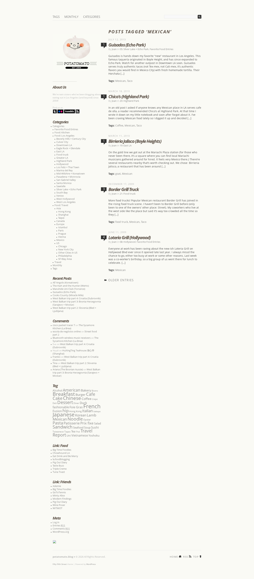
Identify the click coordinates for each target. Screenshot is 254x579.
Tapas (67, 431)
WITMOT (57, 508)
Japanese (64, 414)
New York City (66, 249)
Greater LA (62, 157)
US (57, 243)
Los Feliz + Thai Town (67, 167)
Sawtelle (60, 186)
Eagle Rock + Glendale (68, 148)
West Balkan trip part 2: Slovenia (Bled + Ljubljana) (74, 309)
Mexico (60, 240)
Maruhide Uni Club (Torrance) (69, 289)
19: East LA (125, 145)
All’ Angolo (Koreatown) (65, 282)
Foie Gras (76, 407)
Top (196, 556)
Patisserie (72, 423)
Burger (80, 394)
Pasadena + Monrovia (68, 176)
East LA (60, 151)
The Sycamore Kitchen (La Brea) (75, 339)
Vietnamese (79, 435)
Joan (114, 49)
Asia (58, 208)
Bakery (86, 390)
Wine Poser (59, 505)
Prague (62, 233)
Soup (87, 427)
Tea (73, 431)
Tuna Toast (59, 472)
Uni (69, 435)
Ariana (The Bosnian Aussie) (68, 369)
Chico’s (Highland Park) (128, 96)
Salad (97, 423)
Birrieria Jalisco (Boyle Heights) (134, 141)
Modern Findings (62, 498)
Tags (56, 17)
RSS (185, 556)
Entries (59, 525)
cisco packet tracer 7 (64, 325)
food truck (121, 222)
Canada (60, 221)
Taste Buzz (58, 465)
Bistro (95, 390)
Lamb (91, 415)
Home (174, 556)
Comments (61, 528)
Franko (56, 356)
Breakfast (64, 393)
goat (118, 173)
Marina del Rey (64, 170)
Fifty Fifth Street (60, 564)
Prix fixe (87, 423)
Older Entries (121, 280)
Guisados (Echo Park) (126, 45)
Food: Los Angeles (64, 135)
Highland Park (64, 161)
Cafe (90, 394)
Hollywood (62, 164)
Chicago (62, 246)
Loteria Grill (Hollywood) (129, 237)
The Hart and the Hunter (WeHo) (71, 285)
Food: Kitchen (62, 132)
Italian (87, 410)
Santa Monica (63, 183)
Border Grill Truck (123, 189)
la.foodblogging (61, 459)
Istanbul (62, 227)
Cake (57, 398)
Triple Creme (60, 468)
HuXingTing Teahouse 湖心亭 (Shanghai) (73, 352)
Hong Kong (64, 211)
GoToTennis (59, 492)
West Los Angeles (65, 202)
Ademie (57, 486)
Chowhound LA (61, 453)
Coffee (119, 125)
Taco (129, 81)
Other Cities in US (67, 252)
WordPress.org (61, 531)
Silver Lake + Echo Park (68, 189)
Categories (91, 17)
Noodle (75, 419)
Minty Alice (59, 495)
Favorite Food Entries (161, 49)
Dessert (65, 402)
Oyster (87, 419)
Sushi (95, 427)
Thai (78, 431)
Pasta (58, 423)
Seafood (78, 427)
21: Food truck (128, 193)
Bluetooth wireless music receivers (72, 337)
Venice (60, 195)
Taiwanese (58, 431)
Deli (55, 403)
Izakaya (96, 411)
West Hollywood (65, 199)
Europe (60, 224)
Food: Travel (61, 205)
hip (65, 410)
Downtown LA (64, 145)
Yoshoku (94, 435)
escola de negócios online (67, 331)
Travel (57, 262)
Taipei (61, 217)
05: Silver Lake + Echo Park (134, 49)
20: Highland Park (129, 100)
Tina (55, 363)
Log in (56, 522)
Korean (80, 415)
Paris (61, 230)
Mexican (120, 81)
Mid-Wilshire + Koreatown (70, 173)
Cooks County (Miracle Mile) (68, 295)
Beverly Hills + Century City (71, 138)
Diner (76, 403)
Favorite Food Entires (66, 129)
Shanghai (63, 214)
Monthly (71, 17)
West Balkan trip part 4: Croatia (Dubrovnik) (77, 298)
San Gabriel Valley (66, 180)
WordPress (91, 564)
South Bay (62, 192)
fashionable (61, 407)
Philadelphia (65, 255)
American (71, 390)
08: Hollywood (128, 241)
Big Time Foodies (62, 449)
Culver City (62, 142)
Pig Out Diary (60, 462)
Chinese (72, 398)
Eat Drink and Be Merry (65, 456)
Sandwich (63, 427)
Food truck (62, 154)
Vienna (62, 236)
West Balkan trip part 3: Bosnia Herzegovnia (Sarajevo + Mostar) (77, 303)
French (92, 406)
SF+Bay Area (65, 259)
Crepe (95, 399)
